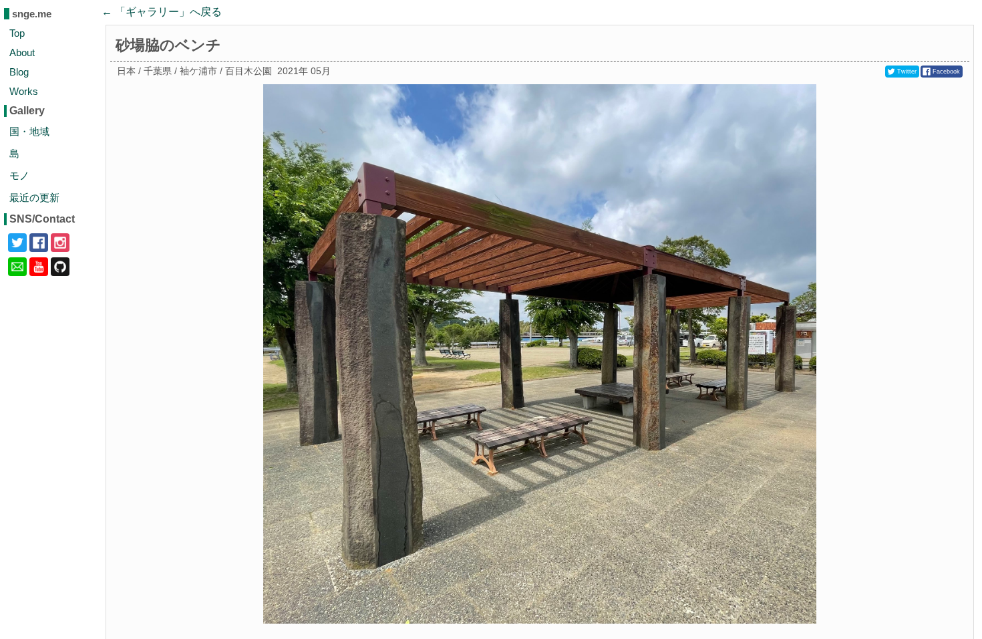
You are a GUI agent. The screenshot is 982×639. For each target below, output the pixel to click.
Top (17, 33)
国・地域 (29, 131)
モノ (19, 175)
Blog (19, 72)
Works (23, 91)
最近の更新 (34, 197)
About (22, 52)
